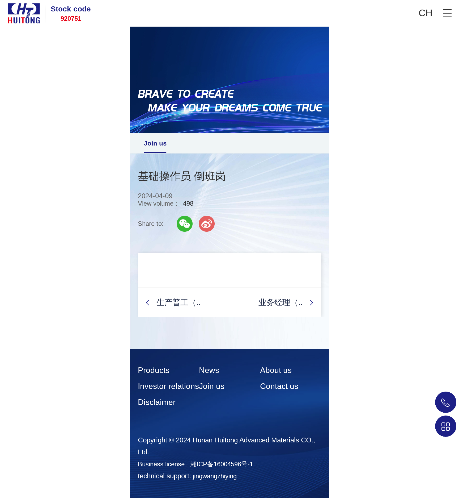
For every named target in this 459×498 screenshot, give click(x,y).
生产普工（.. (178, 302)
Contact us (279, 386)
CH (425, 12)
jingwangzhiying (215, 476)
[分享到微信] (185, 224)
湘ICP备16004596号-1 (221, 464)
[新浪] (207, 224)
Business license (161, 464)
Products (153, 370)
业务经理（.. (280, 302)
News (209, 370)
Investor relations (168, 386)
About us (276, 370)
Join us (155, 143)
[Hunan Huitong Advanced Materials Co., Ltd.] (20, 11)
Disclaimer (157, 402)
